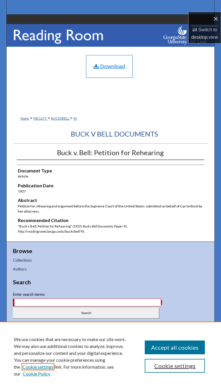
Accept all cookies (175, 347)
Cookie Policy (36, 373)
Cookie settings (38, 366)
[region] (110, 356)
